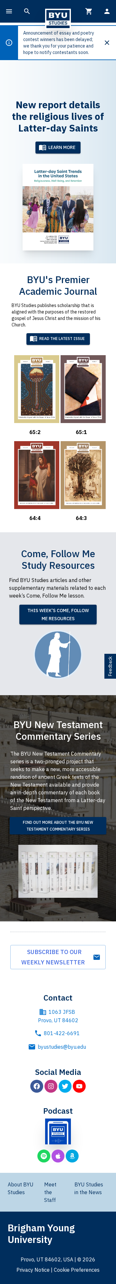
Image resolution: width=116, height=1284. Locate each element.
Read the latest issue (62, 338)
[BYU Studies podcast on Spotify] (43, 1156)
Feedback (110, 666)
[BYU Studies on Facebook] (36, 1086)
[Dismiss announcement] (109, 42)
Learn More (61, 147)
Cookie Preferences (77, 1270)
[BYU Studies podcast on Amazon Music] (72, 1156)
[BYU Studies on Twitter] (65, 1086)
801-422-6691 (62, 1033)
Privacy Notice (33, 1270)
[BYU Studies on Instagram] (50, 1086)
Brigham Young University (41, 1233)
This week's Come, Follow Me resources (58, 614)
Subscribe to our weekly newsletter (54, 957)
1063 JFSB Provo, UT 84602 (58, 1016)
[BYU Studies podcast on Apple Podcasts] (58, 1156)
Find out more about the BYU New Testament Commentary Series (58, 826)
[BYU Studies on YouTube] (79, 1086)
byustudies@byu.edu (62, 1047)
